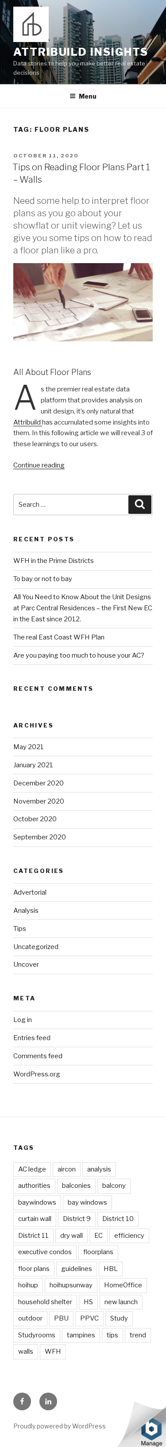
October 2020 (35, 819)
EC (98, 1236)
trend (138, 1335)
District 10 (118, 1219)
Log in (22, 1020)
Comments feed (37, 1056)
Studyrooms (36, 1335)
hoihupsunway (71, 1285)
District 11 (33, 1236)
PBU (61, 1318)
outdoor (30, 1318)
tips (112, 1335)
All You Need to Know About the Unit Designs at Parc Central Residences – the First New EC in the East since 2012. (82, 608)
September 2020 (39, 837)
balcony (114, 1186)
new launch (121, 1302)
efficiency (129, 1236)
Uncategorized (35, 947)
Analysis (26, 911)
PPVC (89, 1318)
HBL (111, 1269)
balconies (76, 1186)
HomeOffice (123, 1285)
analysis (99, 1169)
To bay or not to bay (42, 579)
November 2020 (38, 801)
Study (119, 1318)
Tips (19, 929)
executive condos (45, 1252)
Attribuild (27, 422)
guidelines (76, 1269)
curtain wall (34, 1219)
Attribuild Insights (80, 52)
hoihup (28, 1285)
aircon (67, 1169)
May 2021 (28, 747)
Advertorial (29, 892)
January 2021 (33, 765)
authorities (34, 1186)
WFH (53, 1351)
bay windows (87, 1202)
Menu (88, 96)
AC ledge (32, 1169)
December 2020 (38, 783)
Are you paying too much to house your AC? (78, 655)
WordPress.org (36, 1074)
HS (88, 1302)
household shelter (45, 1302)
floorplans (98, 1252)
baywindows (37, 1202)
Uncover (26, 964)
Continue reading (39, 465)
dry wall (71, 1236)
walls (25, 1351)
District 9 (77, 1219)
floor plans (34, 1269)
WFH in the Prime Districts (53, 561)
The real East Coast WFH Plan (58, 637)
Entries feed (31, 1038)
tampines (81, 1335)
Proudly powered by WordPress (59, 1426)
